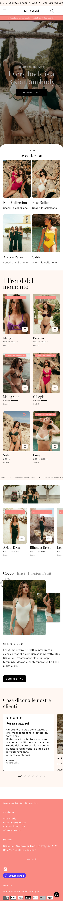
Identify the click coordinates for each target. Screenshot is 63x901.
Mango (8, 338)
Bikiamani (15, 891)
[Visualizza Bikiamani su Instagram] (5, 869)
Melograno (11, 396)
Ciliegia (38, 396)
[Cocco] (24, 607)
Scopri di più (31, 92)
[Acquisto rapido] (25, 329)
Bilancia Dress (40, 547)
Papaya (38, 338)
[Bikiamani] (31, 11)
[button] (52, 11)
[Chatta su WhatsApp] (56, 894)
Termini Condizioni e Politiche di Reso (20, 803)
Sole (6, 455)
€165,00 (6, 459)
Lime (36, 455)
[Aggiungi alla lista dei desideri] (24, 297)
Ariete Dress (12, 547)
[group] (31, 17)
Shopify (35, 891)
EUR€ (5, 885)
